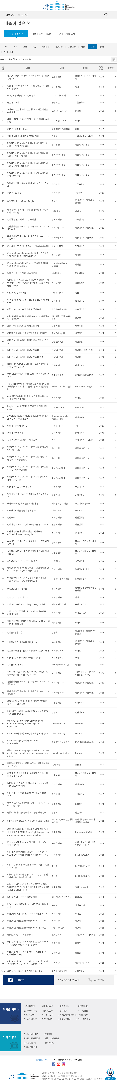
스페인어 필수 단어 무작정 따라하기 (22, 560)
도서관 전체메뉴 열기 (113, 15)
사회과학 (45, 46)
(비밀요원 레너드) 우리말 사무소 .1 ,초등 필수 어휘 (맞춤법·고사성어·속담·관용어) (27, 943)
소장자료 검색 (29, 1006)
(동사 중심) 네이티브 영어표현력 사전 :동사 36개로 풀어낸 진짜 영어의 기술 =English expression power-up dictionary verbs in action (28, 832)
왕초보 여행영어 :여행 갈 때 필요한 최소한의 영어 (28, 650)
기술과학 (72, 46)
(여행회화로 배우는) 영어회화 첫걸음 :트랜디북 (27, 333)
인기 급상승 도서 (67, 33)
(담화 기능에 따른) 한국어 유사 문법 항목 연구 (26, 812)
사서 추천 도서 (47, 1014)
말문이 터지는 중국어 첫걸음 (19, 486)
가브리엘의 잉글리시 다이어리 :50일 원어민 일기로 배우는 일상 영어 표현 (27, 417)
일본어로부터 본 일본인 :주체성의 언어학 (24, 657)
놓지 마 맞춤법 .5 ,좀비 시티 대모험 (22, 439)
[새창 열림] (110, 1072)
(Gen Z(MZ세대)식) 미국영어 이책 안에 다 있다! (27, 733)
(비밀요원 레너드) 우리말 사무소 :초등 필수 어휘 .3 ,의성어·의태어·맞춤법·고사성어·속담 (27, 963)
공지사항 (63, 1010)
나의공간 (10, 15)
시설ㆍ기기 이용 (84, 1019)
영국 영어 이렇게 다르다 (17, 597)
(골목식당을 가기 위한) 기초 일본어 (22, 272)
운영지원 (48, 1034)
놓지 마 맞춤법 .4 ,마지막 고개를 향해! (23, 136)
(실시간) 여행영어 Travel (17, 129)
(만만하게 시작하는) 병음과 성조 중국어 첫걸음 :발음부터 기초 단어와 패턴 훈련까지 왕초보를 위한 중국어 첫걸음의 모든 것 (28, 887)
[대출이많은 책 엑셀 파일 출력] (114, 59)
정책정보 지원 (65, 1019)
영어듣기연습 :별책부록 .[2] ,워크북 (22, 642)
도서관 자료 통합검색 (32, 1038)
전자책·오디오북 (30, 1010)
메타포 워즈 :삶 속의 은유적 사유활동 (23, 503)
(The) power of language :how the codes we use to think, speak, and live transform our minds (28, 753)
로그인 (24, 15)
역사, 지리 (8, 51)
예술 (83, 46)
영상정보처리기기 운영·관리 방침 (68, 1059)
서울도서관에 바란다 (68, 1014)
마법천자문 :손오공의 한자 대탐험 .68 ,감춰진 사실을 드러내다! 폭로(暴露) (27, 164)
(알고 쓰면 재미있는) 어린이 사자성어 (23, 326)
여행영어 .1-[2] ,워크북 (17, 588)
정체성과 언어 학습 (15, 664)
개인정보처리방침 (42, 1059)
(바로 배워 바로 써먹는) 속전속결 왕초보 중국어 (27, 913)
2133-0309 (99, 979)
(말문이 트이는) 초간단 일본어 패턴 (22, 896)
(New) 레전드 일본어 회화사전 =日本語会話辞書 (28, 246)
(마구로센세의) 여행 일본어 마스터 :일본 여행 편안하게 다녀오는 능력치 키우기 (27, 876)
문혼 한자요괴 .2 (14, 102)
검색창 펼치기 (106, 15)
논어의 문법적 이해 (15, 432)
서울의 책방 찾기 (30, 1046)
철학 (25, 46)
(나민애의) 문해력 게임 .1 (18, 292)
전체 (6, 46)
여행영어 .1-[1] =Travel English (21, 201)
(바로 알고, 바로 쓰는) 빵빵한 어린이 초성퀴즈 (26, 927)
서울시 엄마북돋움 (52, 1038)
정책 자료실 (49, 1042)
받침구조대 (12, 517)
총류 (15, 46)
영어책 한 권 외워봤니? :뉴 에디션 (21, 219)
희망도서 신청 (83, 1006)
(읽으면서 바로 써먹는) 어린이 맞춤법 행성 (25, 356)
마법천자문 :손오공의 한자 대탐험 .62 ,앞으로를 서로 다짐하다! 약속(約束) (27, 144)
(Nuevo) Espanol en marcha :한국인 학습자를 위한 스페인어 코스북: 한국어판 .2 (27, 254)
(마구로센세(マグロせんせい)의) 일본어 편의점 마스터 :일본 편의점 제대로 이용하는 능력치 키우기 (27, 854)
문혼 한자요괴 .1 (14, 192)
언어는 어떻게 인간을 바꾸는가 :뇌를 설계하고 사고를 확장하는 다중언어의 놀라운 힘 (27, 579)
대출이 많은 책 (16, 33)
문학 (102, 46)
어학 (92, 46)
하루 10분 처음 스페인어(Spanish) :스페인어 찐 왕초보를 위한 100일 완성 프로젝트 (27, 673)
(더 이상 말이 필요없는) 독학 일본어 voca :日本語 (28, 820)
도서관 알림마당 (30, 1042)
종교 (34, 46)
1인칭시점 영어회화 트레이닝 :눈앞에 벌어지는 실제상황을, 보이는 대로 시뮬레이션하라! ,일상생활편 (28, 386)
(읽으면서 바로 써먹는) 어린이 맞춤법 (23, 349)
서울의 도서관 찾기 (31, 1034)
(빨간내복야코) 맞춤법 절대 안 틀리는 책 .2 (25, 309)
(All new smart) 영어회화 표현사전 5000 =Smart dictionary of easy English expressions (25, 723)
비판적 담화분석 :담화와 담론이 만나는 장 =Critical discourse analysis (24, 533)
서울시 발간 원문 (30, 1019)
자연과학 (58, 46)
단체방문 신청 (83, 1014)
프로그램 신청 (83, 1010)
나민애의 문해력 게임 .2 (17, 425)
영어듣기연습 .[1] (14, 632)
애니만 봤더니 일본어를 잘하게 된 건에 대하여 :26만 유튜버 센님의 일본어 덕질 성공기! (28, 569)
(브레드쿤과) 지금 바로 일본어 (20, 934)
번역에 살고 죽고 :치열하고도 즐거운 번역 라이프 (27, 524)
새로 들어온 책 (47, 1006)
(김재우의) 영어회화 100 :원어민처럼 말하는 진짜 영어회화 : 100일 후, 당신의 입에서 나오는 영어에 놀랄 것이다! (28, 282)
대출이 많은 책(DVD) (42, 33)
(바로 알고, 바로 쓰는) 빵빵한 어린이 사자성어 (26, 920)
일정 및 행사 (64, 1006)
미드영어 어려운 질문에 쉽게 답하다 (22, 510)
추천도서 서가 (47, 1019)
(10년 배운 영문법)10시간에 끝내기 (22, 95)
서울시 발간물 (29, 1014)
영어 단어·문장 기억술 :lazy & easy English (26, 604)
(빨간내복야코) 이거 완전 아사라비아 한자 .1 (26, 971)
